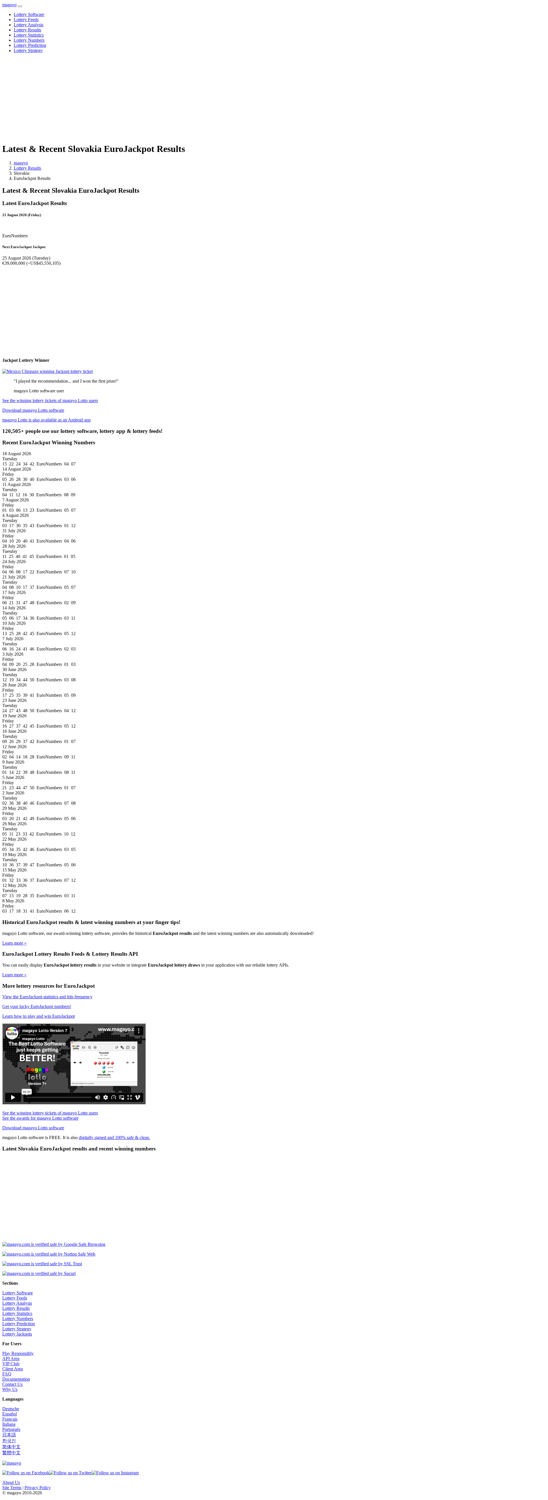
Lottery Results (27, 29)
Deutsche (10, 1408)
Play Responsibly (18, 1353)
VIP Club (10, 1363)
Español (9, 1413)
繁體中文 (11, 1452)
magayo (9, 4)
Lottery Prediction (30, 45)
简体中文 (11, 1446)
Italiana (8, 1424)
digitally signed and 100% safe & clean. (114, 1137)
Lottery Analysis (28, 24)
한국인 (9, 1440)
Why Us (9, 1389)
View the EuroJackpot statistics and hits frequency (47, 996)
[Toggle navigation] (20, 6)
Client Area (12, 1368)
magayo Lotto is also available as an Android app (46, 419)
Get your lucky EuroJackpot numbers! (36, 1006)
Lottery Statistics (29, 35)
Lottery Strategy (28, 50)
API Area (10, 1358)
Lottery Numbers (29, 40)
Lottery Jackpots (17, 1334)
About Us (11, 1482)
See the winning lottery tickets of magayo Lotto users (50, 400)
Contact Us (12, 1384)
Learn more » (14, 943)
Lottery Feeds (26, 19)
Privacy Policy (38, 1487)
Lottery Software (29, 14)
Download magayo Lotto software (33, 410)
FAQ (6, 1374)
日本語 (9, 1434)
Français (9, 1419)
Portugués (11, 1429)
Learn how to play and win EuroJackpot (38, 1016)
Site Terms (11, 1487)
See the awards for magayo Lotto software (40, 1118)
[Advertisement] (173, 98)
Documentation (16, 1379)
